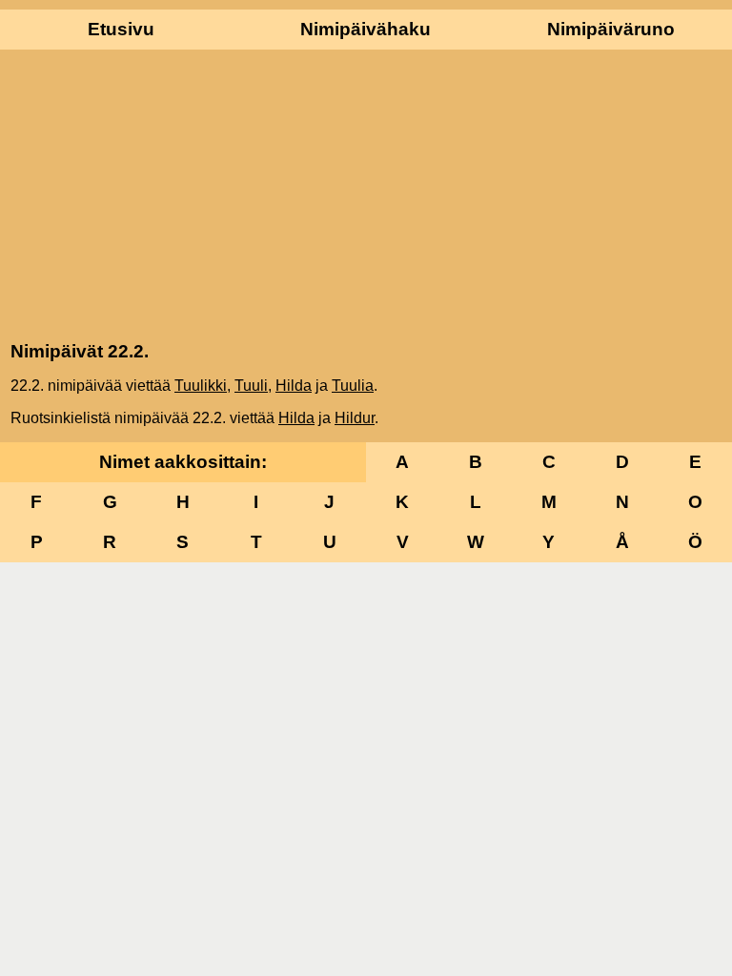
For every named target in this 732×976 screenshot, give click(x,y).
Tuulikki (200, 385)
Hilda (293, 385)
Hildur (355, 418)
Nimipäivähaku (365, 29)
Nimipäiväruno (611, 29)
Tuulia (353, 385)
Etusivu (121, 29)
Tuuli (251, 385)
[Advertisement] (366, 193)
